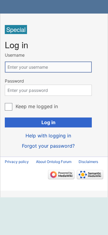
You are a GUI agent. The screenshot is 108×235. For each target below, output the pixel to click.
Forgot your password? (48, 146)
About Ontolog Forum (53, 161)
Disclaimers (88, 161)
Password (14, 80)
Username (15, 55)
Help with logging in (48, 136)
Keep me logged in (37, 106)
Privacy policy (17, 161)
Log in (48, 122)
